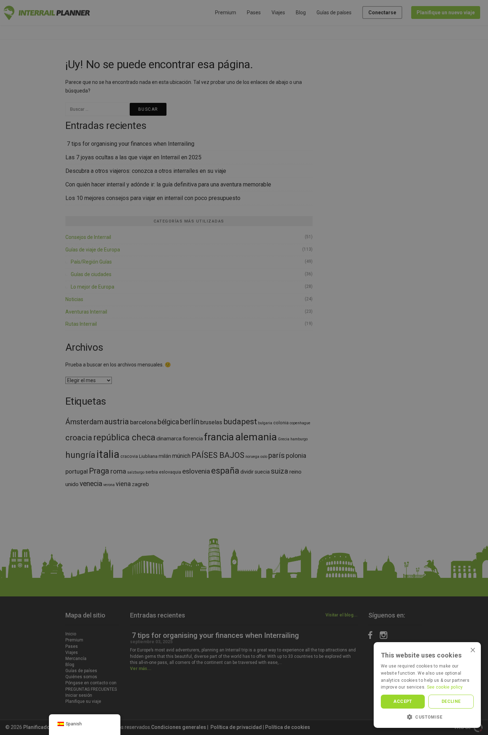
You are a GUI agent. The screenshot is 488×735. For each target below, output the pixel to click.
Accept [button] (402, 701)
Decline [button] (451, 701)
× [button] (472, 649)
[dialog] (244, 367)
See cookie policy (445, 687)
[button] (427, 717)
